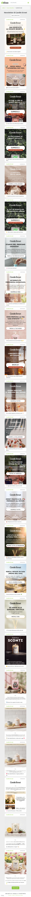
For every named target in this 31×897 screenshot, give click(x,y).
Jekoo (3, 8)
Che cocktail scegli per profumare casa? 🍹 (15, 413)
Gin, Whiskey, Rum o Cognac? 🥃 (12, 846)
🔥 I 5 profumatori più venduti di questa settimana (14, 377)
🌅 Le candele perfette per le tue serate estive (14, 449)
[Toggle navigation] (28, 2)
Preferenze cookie (19, 895)
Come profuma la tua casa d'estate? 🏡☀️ (15, 340)
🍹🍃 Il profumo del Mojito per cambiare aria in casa (15, 304)
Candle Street (9, 19)
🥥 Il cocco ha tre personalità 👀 (13, 87)
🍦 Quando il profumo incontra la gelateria (15, 196)
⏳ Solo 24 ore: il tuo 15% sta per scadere (14, 123)
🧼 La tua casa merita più (11, 268)
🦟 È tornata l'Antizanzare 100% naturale (14, 630)
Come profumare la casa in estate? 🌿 (14, 594)
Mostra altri (15, 888)
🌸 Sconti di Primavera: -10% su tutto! (14, 810)
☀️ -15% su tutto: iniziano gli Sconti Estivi (14, 232)
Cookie (13, 895)
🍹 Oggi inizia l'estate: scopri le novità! (14, 485)
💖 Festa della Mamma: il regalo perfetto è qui (15, 774)
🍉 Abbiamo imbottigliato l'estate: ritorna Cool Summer (14, 558)
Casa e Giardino (10, 8)
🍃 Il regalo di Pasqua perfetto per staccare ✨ (15, 883)
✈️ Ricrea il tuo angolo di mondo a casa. (14, 702)
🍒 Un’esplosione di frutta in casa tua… (14, 521)
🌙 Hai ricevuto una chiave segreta (13, 51)
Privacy (2, 895)
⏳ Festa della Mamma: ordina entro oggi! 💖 (15, 738)
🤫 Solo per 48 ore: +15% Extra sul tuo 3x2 (15, 666)
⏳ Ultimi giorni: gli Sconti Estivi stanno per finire (15, 159)
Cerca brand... (13, 5)
